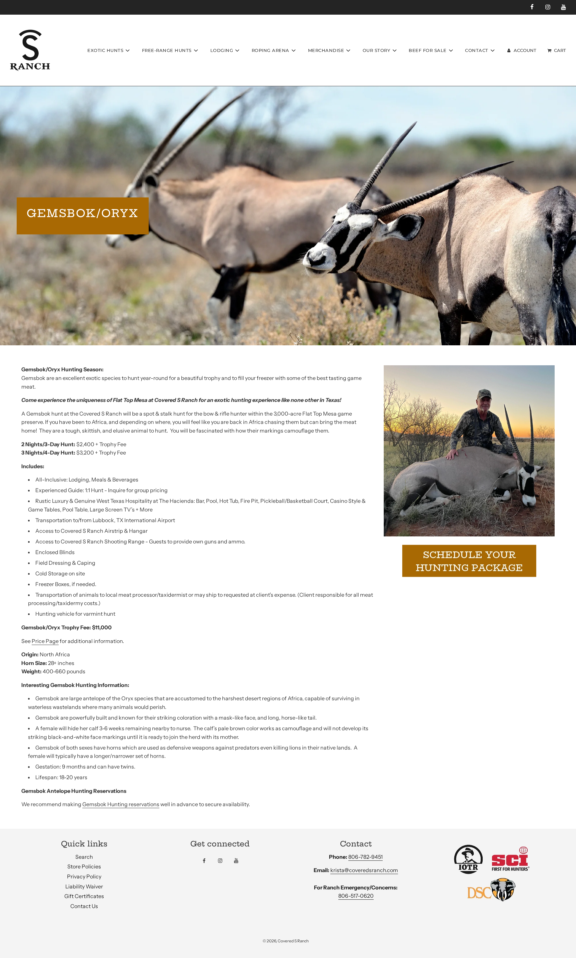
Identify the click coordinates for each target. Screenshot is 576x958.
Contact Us (84, 906)
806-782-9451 (365, 856)
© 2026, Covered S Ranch (286, 940)
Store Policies (84, 866)
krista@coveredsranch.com (364, 870)
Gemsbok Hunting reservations (120, 804)
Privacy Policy (84, 876)
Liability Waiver (84, 886)
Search (84, 856)
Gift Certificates (84, 896)
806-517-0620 (356, 895)
